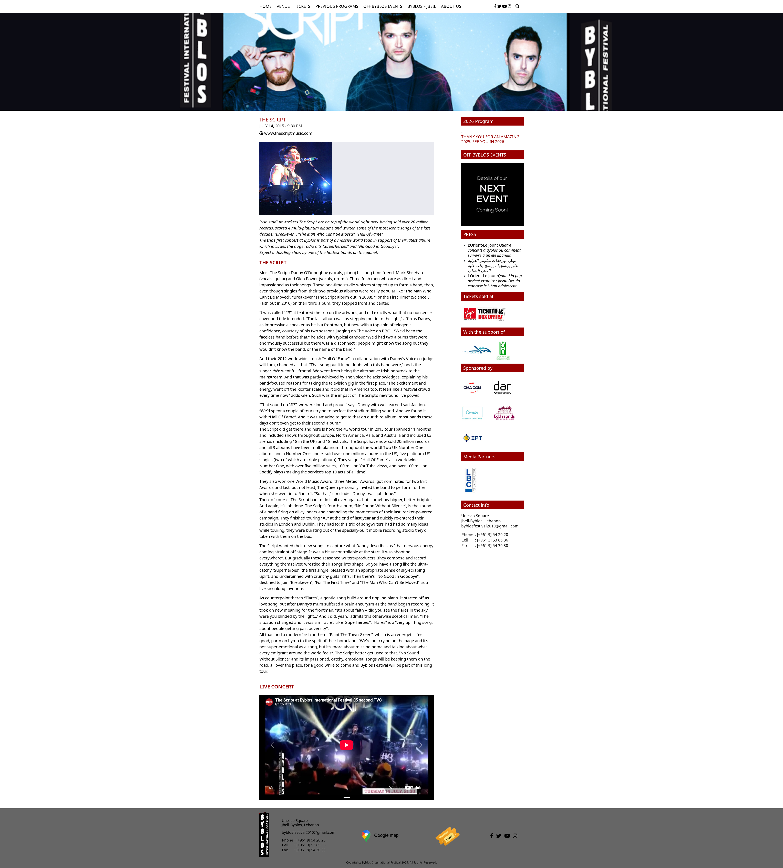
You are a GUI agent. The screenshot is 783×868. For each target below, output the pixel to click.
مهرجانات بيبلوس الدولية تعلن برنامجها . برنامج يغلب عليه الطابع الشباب (493, 265)
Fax (464, 545)
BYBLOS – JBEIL (421, 6)
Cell (464, 540)
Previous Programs (336, 6)
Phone (467, 534)
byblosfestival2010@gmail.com (490, 526)
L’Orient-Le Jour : (483, 245)
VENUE (283, 6)
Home (265, 6)
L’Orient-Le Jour (495, 281)
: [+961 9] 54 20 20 (491, 534)
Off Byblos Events (382, 6)
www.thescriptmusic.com (288, 133)
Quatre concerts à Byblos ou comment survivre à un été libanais (494, 250)
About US (451, 6)
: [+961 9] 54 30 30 (491, 545)
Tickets (302, 6)
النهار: (513, 260)
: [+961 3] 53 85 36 (491, 540)
